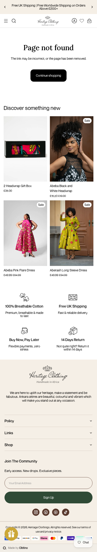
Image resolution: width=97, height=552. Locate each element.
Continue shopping (48, 75)
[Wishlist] (81, 20)
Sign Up (48, 497)
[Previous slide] (5, 7)
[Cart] (89, 21)
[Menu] (5, 21)
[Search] (14, 21)
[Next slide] (92, 7)
